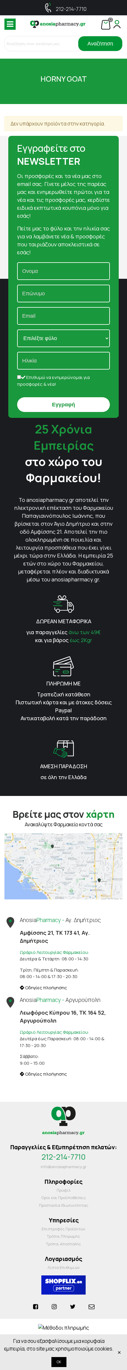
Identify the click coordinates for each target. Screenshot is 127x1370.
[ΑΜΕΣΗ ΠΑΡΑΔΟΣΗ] (63, 748)
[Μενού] (10, 24)
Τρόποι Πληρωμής (63, 1236)
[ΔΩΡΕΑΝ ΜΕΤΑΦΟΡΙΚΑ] (63, 603)
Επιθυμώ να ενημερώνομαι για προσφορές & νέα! (53, 380)
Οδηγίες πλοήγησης (45, 988)
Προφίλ (64, 1190)
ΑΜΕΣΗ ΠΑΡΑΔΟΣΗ (63, 766)
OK (59, 1361)
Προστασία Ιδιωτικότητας (63, 1205)
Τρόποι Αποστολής (63, 1244)
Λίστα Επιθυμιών (64, 1267)
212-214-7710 (71, 9)
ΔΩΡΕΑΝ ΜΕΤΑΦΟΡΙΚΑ (63, 621)
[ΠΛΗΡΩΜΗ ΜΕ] (63, 665)
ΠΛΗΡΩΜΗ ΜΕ (63, 683)
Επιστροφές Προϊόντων (63, 1228)
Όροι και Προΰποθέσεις (63, 1197)
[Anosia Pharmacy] (58, 24)
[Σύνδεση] (117, 24)
